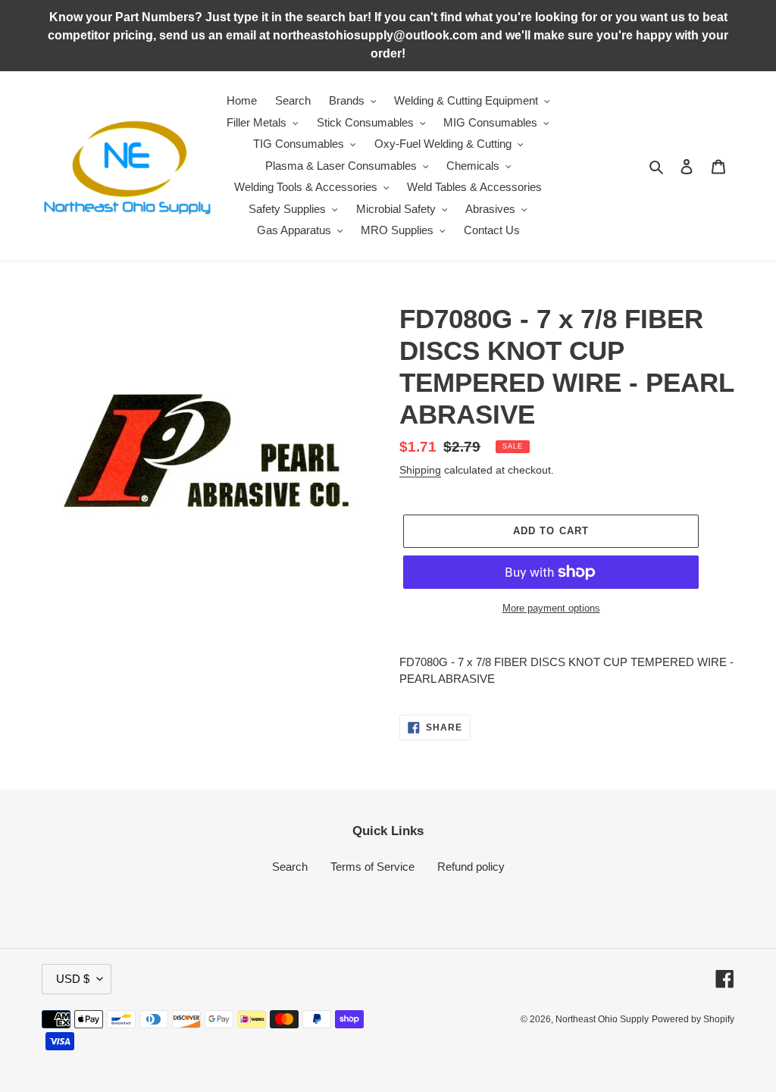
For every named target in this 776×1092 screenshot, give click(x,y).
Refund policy (471, 866)
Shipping (420, 470)
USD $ (72, 978)
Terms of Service (372, 866)
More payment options (551, 608)
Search (290, 866)
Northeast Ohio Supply (602, 1019)
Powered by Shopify (693, 1019)
